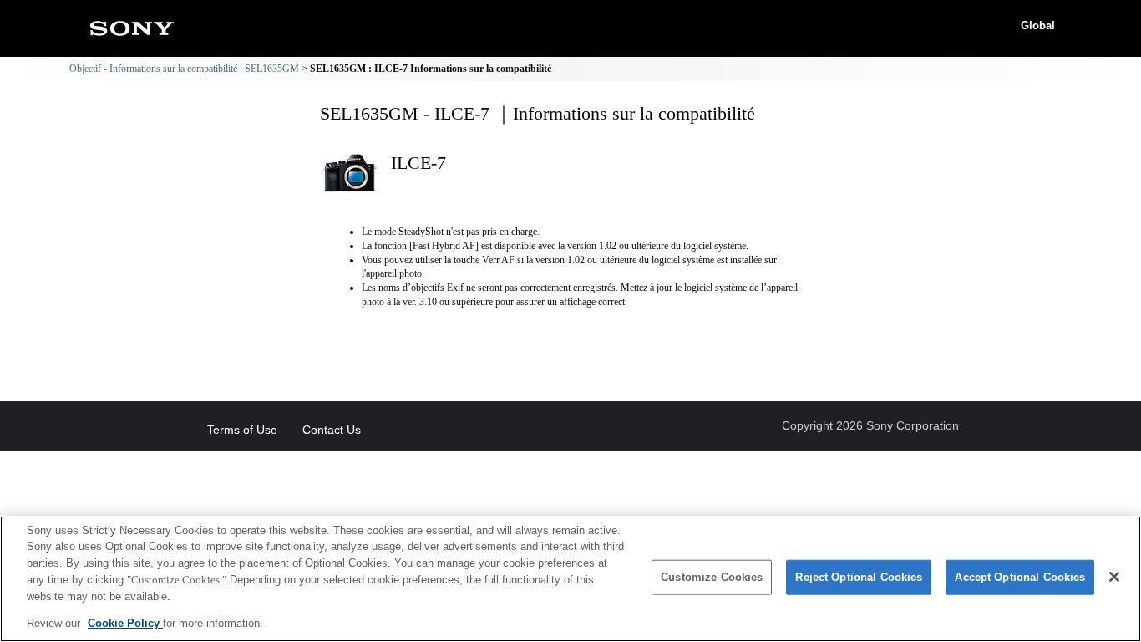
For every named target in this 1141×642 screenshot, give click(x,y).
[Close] (1114, 576)
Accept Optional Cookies (1020, 577)
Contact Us (331, 430)
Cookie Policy (125, 622)
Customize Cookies (712, 577)
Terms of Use (242, 430)
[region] (570, 579)
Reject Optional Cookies (858, 577)
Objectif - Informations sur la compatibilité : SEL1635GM (184, 68)
